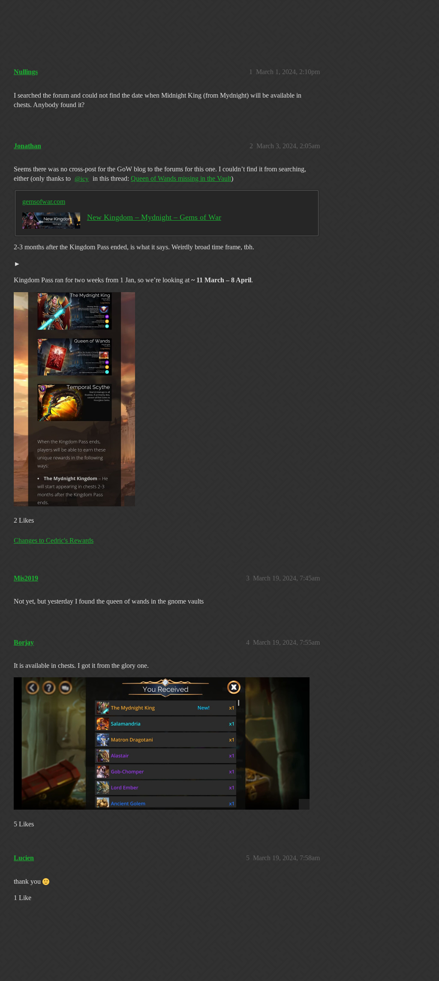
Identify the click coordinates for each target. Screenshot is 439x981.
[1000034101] (162, 743)
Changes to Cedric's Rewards (53, 540)
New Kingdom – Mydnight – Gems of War (154, 217)
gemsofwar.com (43, 201)
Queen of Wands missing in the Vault (181, 178)
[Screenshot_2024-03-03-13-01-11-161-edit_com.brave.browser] (74, 399)
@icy (82, 178)
